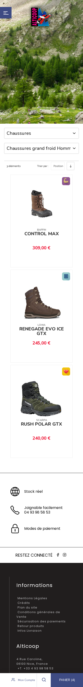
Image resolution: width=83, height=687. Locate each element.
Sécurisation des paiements (42, 621)
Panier (67, 680)
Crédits (24, 603)
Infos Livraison (30, 630)
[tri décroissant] (70, 166)
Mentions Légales (32, 598)
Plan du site (27, 607)
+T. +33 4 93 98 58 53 (35, 668)
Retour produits (31, 626)
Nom (57, 182)
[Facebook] (58, 555)
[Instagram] (65, 555)
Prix (56, 190)
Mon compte (26, 680)
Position (58, 166)
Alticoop (41, 17)
